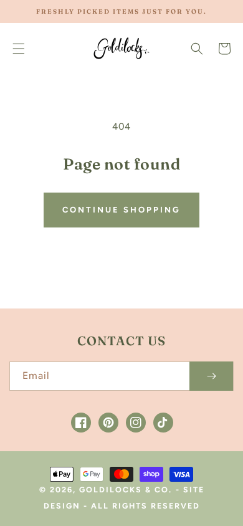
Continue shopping (121, 209)
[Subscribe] (211, 376)
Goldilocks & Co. (125, 489)
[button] (18, 48)
